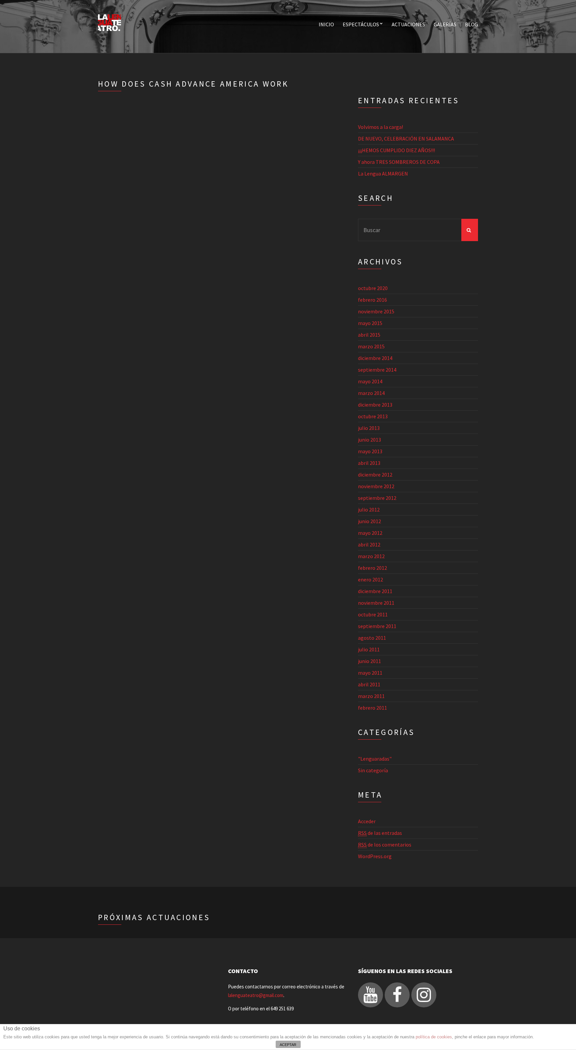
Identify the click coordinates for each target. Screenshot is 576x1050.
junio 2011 (369, 661)
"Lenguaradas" (375, 758)
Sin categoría (373, 770)
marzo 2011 (371, 696)
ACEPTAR (288, 1045)
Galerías (445, 24)
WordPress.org (375, 856)
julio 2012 (369, 509)
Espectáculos (361, 24)
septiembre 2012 (377, 498)
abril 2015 (369, 334)
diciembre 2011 (375, 591)
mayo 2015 (370, 323)
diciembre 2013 (375, 404)
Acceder (367, 821)
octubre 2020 (373, 288)
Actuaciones (408, 24)
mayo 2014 (370, 381)
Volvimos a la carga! (380, 127)
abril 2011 (369, 684)
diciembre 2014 (375, 358)
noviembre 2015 (376, 311)
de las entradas (380, 833)
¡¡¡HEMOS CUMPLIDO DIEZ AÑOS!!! (396, 150)
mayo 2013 (370, 451)
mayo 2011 (370, 672)
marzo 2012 (371, 556)
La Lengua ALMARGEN (383, 173)
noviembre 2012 (376, 486)
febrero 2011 (372, 707)
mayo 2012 (370, 532)
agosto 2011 (372, 637)
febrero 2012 (372, 567)
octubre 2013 (373, 416)
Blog (471, 24)
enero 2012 (370, 579)
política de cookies (434, 1036)
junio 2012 (369, 521)
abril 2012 (369, 544)
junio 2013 (369, 439)
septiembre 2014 (377, 369)
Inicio (326, 24)
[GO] (469, 230)
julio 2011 (369, 649)
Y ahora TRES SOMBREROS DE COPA (399, 162)
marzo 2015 (371, 346)
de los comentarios (384, 844)
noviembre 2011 (376, 602)
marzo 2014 (371, 393)
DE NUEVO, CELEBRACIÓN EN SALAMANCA (406, 138)
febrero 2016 (372, 299)
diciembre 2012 (375, 474)
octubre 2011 (373, 614)
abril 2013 (369, 463)
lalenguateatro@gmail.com (255, 995)
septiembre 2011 (377, 626)
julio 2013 (369, 428)
